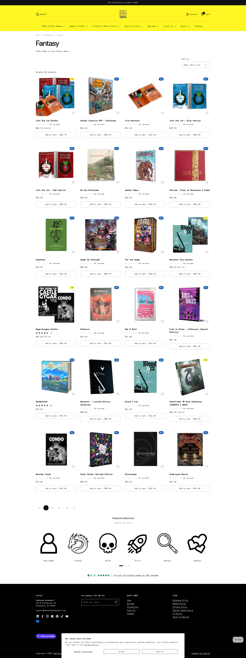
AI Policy (177, 614)
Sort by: (186, 59)
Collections (132, 607)
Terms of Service (181, 617)
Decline (160, 652)
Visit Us (131, 610)
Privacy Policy (180, 607)
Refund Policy (179, 604)
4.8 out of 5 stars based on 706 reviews (136, 575)
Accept (122, 652)
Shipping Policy (180, 600)
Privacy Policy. (91, 645)
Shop (129, 600)
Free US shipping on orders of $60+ (123, 2)
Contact (130, 614)
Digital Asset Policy (183, 610)
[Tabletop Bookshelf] (123, 14)
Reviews (130, 604)
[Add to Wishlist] (73, 113)
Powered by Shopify (201, 653)
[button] (41, 14)
